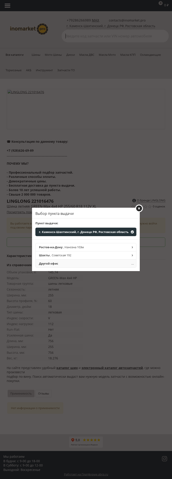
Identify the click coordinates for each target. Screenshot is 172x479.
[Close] (139, 208)
